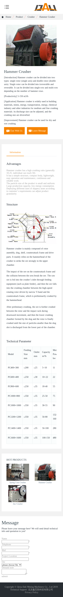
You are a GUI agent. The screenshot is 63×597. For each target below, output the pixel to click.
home (8, 17)
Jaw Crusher (18, 504)
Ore (3, 562)
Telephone (6, 544)
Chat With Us (16, 131)
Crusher (31, 17)
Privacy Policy (31, 592)
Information (15, 152)
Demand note (8, 567)
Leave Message (39, 131)
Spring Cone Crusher (18, 482)
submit (5, 576)
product (19, 17)
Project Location (9, 556)
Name (4, 538)
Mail (4, 550)
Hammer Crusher (45, 482)
